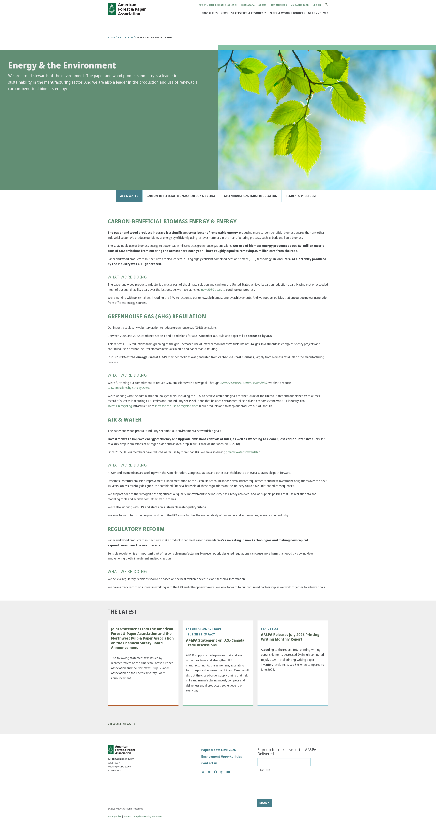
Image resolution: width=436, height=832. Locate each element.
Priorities (210, 13)
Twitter (204, 772)
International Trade (204, 628)
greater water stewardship (243, 452)
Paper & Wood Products (287, 13)
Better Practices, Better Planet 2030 (243, 382)
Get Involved (318, 13)
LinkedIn (210, 772)
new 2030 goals (211, 289)
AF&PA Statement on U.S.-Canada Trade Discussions (215, 642)
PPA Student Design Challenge (218, 5)
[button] (13, 98)
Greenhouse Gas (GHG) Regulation (250, 196)
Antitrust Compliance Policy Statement (143, 816)
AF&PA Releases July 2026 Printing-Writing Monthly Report (291, 637)
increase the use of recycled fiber (176, 406)
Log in (317, 5)
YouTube (228, 772)
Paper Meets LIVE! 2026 (218, 750)
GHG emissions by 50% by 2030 (128, 387)
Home (111, 37)
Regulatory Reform (301, 196)
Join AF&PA (248, 5)
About (263, 5)
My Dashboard (300, 5)
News (224, 13)
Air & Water (129, 196)
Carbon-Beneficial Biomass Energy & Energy (181, 196)
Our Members (278, 5)
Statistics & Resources (249, 13)
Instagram (223, 772)
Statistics (270, 628)
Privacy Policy (114, 816)
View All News (119, 724)
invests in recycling (120, 406)
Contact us (209, 763)
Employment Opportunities (221, 756)
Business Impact (201, 634)
